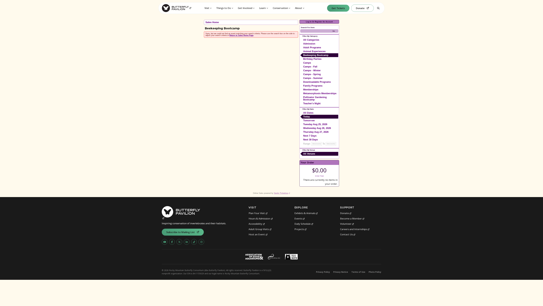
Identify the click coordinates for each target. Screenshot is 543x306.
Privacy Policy (323, 272)
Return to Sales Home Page (241, 35)
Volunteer (347, 223)
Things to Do (223, 8)
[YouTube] (164, 242)
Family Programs (312, 85)
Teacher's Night (312, 103)
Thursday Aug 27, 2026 (315, 132)
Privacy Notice (340, 272)
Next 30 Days (310, 139)
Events (299, 218)
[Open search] (378, 8)
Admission (309, 43)
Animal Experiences (314, 51)
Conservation (280, 8)
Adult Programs (312, 47)
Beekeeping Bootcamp (315, 55)
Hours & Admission (261, 218)
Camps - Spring (312, 74)
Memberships (310, 89)
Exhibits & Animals (306, 213)
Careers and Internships (355, 229)
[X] (179, 242)
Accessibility (257, 223)
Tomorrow (309, 120)
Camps (307, 62)
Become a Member (352, 218)
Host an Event (258, 234)
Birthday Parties (312, 59)
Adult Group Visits (260, 229)
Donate (346, 213)
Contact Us (347, 234)
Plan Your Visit (258, 213)
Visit (206, 8)
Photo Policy (375, 272)
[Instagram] (201, 242)
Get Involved (245, 8)
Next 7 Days (309, 135)
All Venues (309, 153)
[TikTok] (194, 242)
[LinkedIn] (186, 242)
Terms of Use (358, 272)
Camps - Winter (312, 70)
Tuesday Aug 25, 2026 (315, 124)
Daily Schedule (303, 223)
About (298, 8)
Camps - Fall (310, 66)
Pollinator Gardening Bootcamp (315, 98)
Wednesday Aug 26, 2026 (317, 128)
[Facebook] (172, 242)
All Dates (308, 112)
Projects (300, 229)
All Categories (311, 40)
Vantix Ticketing (282, 193)
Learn (262, 8)
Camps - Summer (313, 78)
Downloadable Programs (317, 82)
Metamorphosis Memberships (319, 93)
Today (306, 116)
